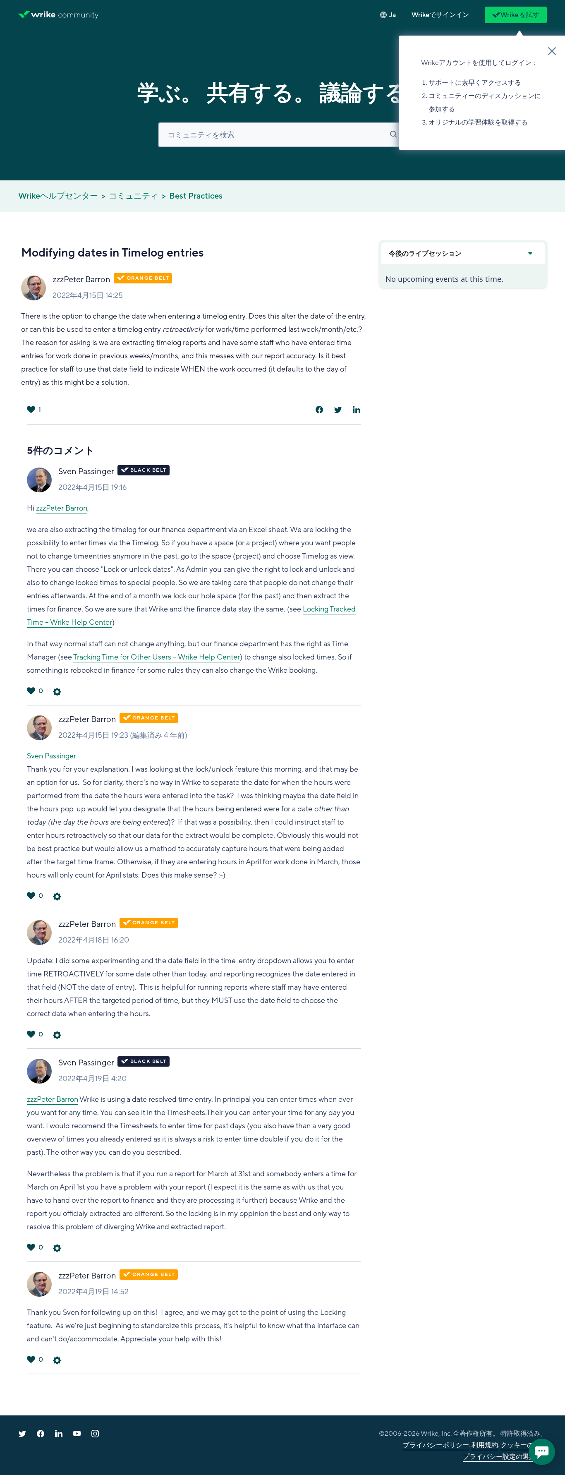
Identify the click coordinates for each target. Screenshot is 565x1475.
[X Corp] (338, 409)
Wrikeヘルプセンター (58, 196)
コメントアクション (57, 692)
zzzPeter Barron (81, 279)
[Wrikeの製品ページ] (36, 15)
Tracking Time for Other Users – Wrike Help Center (156, 657)
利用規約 (485, 1445)
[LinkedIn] (356, 409)
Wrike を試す (519, 14)
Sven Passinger (86, 471)
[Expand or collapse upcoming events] (529, 253)
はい (31, 409)
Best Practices (196, 196)
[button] (440, 15)
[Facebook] (319, 409)
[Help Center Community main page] (78, 15)
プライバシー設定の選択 (499, 1456)
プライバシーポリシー (436, 1445)
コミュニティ (133, 196)
